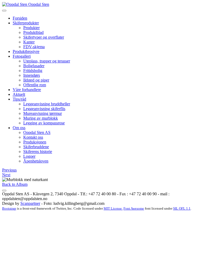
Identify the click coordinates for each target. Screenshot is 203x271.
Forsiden (20, 18)
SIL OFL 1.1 (182, 208)
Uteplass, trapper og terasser (46, 61)
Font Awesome (133, 208)
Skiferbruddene (36, 146)
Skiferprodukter (26, 23)
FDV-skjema (34, 46)
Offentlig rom (34, 85)
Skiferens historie (37, 151)
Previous (9, 170)
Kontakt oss (33, 137)
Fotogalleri (22, 56)
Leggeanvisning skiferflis (44, 108)
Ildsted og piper (36, 80)
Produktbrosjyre (26, 51)
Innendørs (31, 75)
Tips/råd (19, 99)
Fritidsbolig (32, 70)
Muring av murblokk (40, 118)
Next (6, 175)
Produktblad (33, 32)
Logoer (29, 156)
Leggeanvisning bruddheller (46, 104)
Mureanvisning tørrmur (42, 113)
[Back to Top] (4, 190)
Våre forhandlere (27, 89)
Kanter (29, 42)
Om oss (19, 127)
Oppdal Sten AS (36, 132)
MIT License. (113, 208)
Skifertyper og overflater (43, 37)
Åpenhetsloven (35, 161)
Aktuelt (19, 94)
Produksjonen (34, 142)
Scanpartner (30, 203)
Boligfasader (33, 66)
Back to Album (14, 184)
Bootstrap (9, 208)
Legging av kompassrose (44, 123)
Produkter (31, 27)
